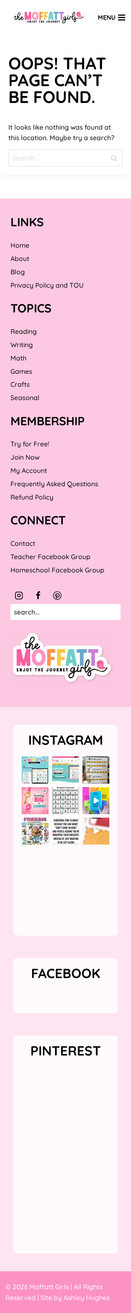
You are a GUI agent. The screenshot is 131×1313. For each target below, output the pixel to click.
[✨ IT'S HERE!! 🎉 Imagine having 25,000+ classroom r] (35, 769)
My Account (28, 470)
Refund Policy (31, 497)
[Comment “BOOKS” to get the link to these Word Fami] (95, 800)
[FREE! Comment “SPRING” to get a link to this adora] (35, 831)
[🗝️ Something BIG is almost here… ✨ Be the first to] (35, 800)
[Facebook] (38, 595)
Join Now (24, 457)
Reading (23, 331)
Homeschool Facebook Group (57, 570)
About (19, 258)
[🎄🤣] (65, 831)
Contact (22, 543)
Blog (17, 272)
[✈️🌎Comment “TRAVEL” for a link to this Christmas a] (95, 831)
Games (21, 371)
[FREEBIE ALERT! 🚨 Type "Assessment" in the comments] (65, 800)
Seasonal (24, 397)
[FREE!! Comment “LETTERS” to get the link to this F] (95, 769)
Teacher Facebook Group (50, 556)
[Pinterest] (57, 595)
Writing (21, 345)
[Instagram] (18, 595)
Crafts (20, 384)
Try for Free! (29, 444)
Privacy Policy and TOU (46, 285)
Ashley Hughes (87, 1297)
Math (18, 358)
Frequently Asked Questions (54, 484)
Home (19, 245)
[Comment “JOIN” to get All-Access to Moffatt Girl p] (65, 769)
